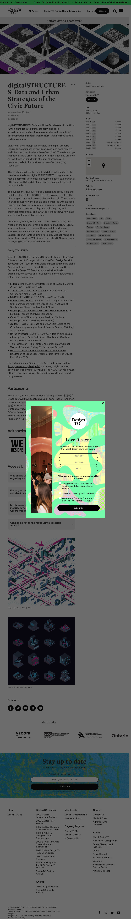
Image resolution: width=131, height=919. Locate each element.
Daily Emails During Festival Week (78, 493)
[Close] (103, 403)
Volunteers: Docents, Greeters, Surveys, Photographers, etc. (77, 499)
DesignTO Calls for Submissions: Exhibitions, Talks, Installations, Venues (78, 486)
